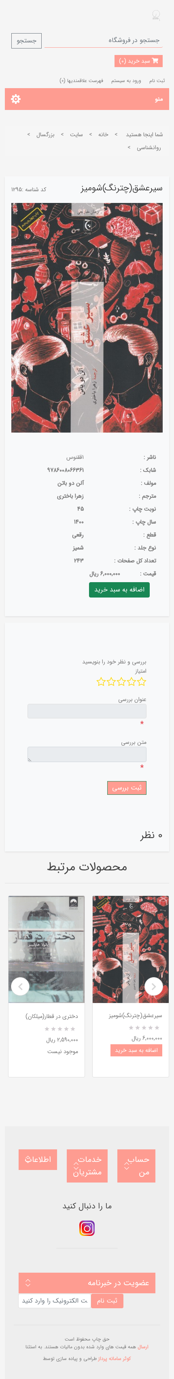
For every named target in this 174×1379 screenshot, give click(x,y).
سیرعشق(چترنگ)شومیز (135, 1015)
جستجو (26, 41)
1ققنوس (75, 457)
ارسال (143, 1347)
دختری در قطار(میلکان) (51, 1016)
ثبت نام (157, 80)
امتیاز (140, 671)
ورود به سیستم (126, 80)
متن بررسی (133, 742)
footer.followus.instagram (87, 1228)
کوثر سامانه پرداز (114, 1358)
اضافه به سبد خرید (136, 1050)
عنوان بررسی (132, 699)
